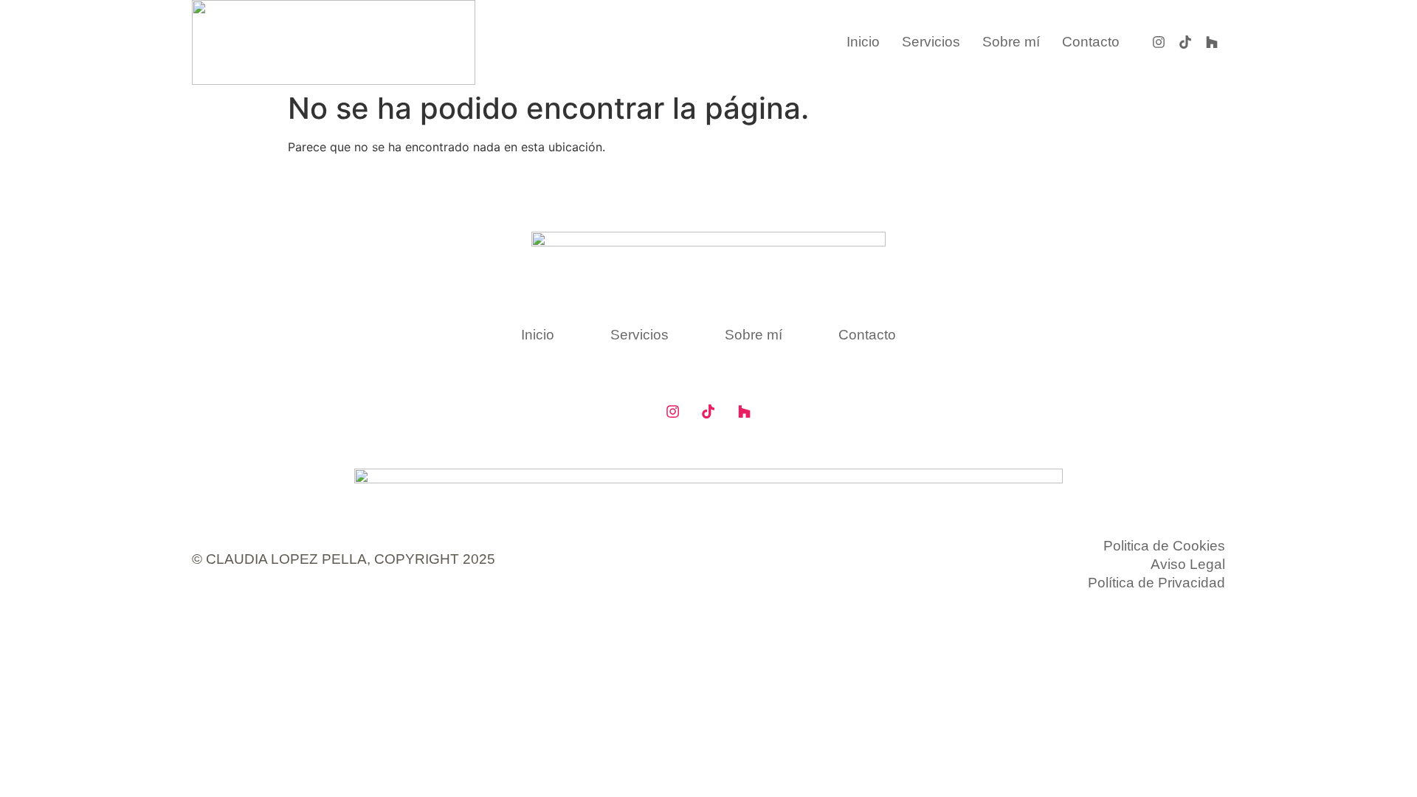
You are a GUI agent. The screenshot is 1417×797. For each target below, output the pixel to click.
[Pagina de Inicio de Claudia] (333, 42)
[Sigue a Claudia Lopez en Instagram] (1158, 42)
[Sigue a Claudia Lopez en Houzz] (744, 411)
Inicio (863, 41)
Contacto (1091, 41)
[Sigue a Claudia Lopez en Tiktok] (708, 411)
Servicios (931, 41)
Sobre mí (1011, 41)
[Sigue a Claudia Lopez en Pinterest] (1185, 42)
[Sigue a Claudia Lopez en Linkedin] (1212, 42)
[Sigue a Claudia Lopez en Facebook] (672, 411)
